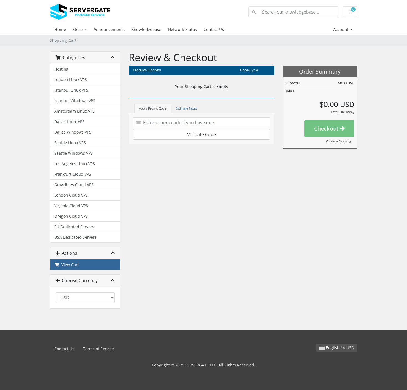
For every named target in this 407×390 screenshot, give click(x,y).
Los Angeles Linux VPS (74, 163)
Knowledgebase (146, 29)
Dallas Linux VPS (69, 121)
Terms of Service (98, 348)
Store (78, 29)
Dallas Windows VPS (72, 132)
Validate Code (201, 134)
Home (60, 29)
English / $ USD (339, 347)
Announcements (109, 29)
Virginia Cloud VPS (71, 205)
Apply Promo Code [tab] (152, 108)
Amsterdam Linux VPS (74, 111)
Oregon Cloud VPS (71, 216)
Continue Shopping (338, 141)
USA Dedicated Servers (75, 237)
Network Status (182, 29)
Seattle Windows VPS (73, 153)
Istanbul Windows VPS (74, 100)
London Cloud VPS (71, 195)
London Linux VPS (70, 79)
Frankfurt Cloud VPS (72, 174)
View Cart (69, 264)
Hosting (61, 69)
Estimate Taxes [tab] (186, 108)
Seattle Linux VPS (70, 142)
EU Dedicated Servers (74, 226)
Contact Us (214, 29)
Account (341, 29)
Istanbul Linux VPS (71, 90)
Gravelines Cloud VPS (74, 184)
